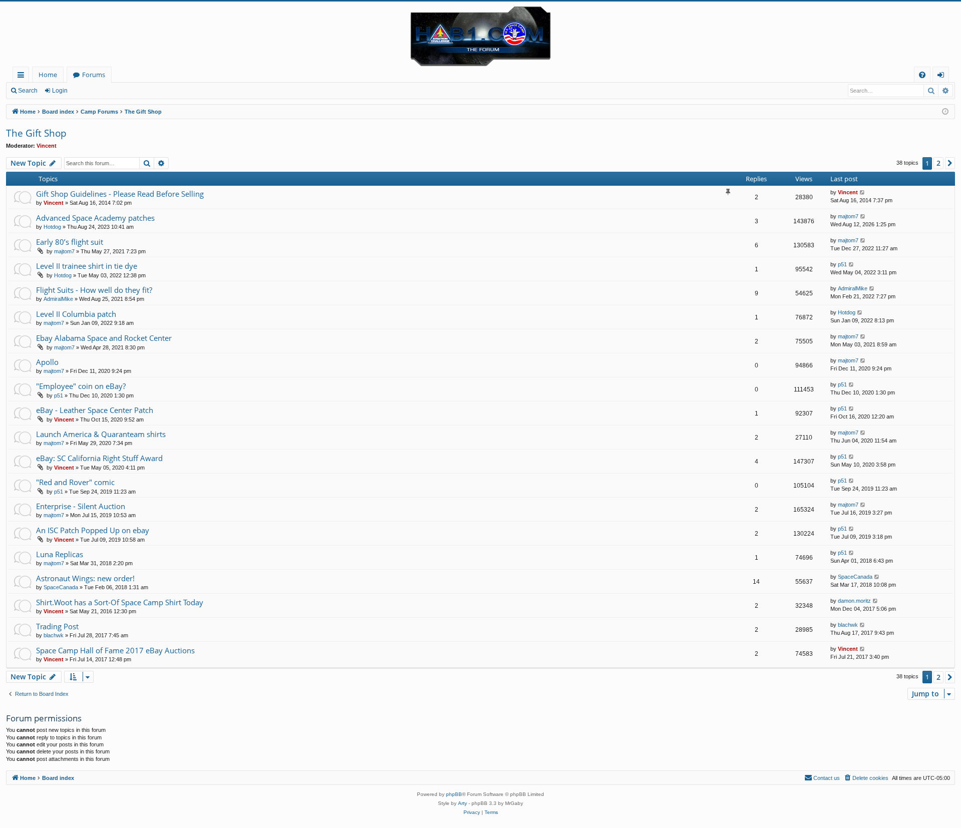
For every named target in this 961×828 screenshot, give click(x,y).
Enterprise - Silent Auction (80, 506)
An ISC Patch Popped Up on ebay (92, 530)
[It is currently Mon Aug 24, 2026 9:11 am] (945, 112)
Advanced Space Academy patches (95, 218)
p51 (842, 264)
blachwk (54, 635)
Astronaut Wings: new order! (85, 578)
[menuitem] (922, 75)
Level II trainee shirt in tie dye (86, 266)
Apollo (47, 362)
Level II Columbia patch (76, 314)
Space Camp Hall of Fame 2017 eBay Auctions (115, 650)
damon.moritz (854, 601)
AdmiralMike (58, 299)
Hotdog (52, 227)
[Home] (480, 34)
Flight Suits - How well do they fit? (94, 290)
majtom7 (848, 216)
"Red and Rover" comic (75, 482)
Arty (462, 803)
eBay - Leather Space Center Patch (94, 410)
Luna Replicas (59, 554)
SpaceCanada (61, 587)
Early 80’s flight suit (69, 242)
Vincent (47, 146)
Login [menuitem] (942, 76)
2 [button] (938, 163)
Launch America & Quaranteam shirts (101, 434)
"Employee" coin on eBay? (81, 386)
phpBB (454, 794)
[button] (950, 163)
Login (60, 90)
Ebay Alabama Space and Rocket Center (104, 338)
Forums (93, 74)
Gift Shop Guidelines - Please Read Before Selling (120, 194)
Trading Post (57, 626)
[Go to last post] (862, 192)
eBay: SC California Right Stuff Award (99, 458)
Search (28, 90)
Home (48, 74)
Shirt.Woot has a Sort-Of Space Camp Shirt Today (119, 602)
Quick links (23, 76)
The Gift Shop (36, 133)
